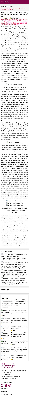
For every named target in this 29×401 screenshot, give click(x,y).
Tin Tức (5, 298)
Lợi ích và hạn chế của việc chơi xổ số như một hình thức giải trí (19, 320)
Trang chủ (4, 6)
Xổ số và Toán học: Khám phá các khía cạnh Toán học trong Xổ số (19, 312)
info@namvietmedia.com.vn (12, 376)
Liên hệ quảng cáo (7, 394)
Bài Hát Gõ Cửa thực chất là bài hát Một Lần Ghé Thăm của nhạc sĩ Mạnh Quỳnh (19, 349)
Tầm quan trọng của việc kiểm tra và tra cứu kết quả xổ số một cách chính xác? (19, 334)
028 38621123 (7, 374)
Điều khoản (5, 391)
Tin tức (11, 6)
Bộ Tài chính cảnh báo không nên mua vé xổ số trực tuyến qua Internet (21, 301)
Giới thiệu (4, 389)
